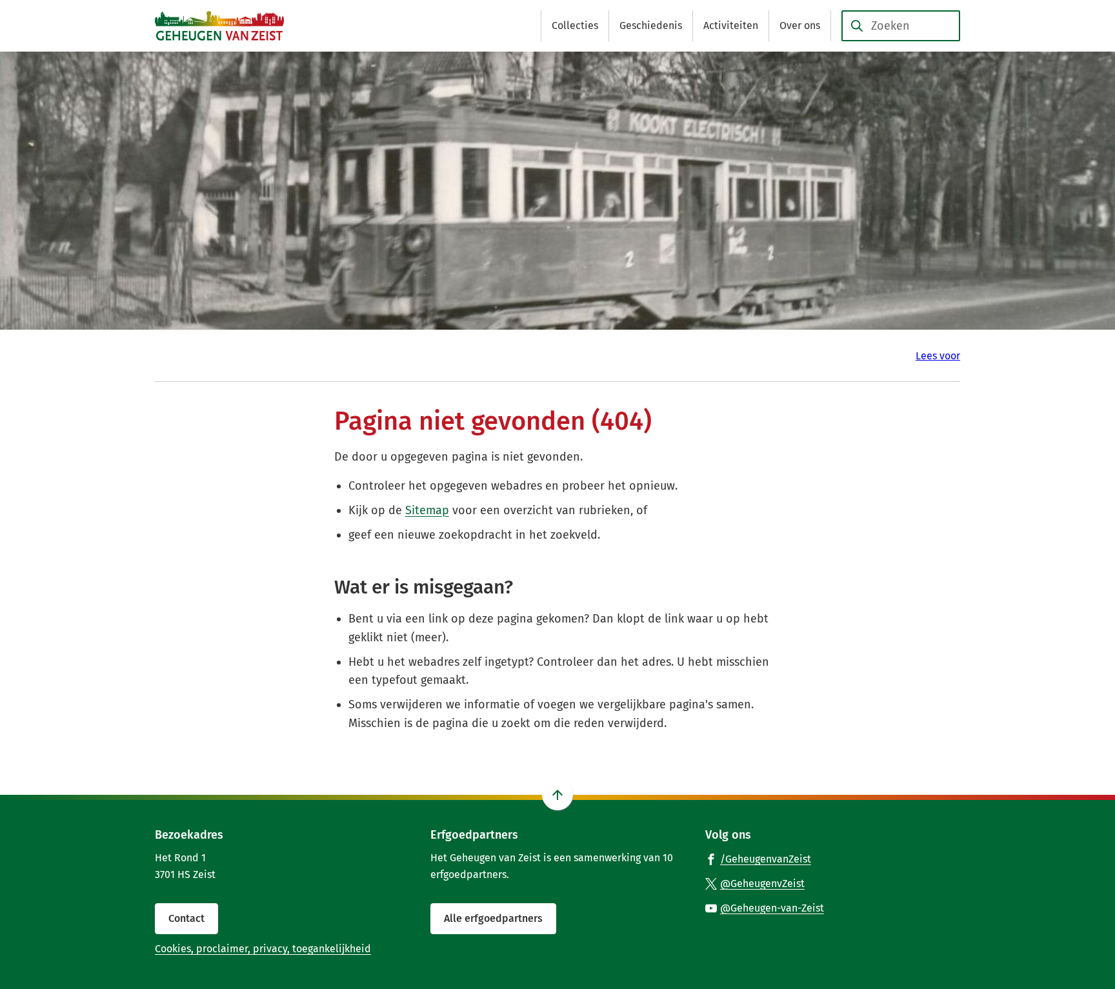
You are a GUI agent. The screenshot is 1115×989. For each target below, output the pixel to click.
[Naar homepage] (219, 26)
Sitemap (427, 510)
